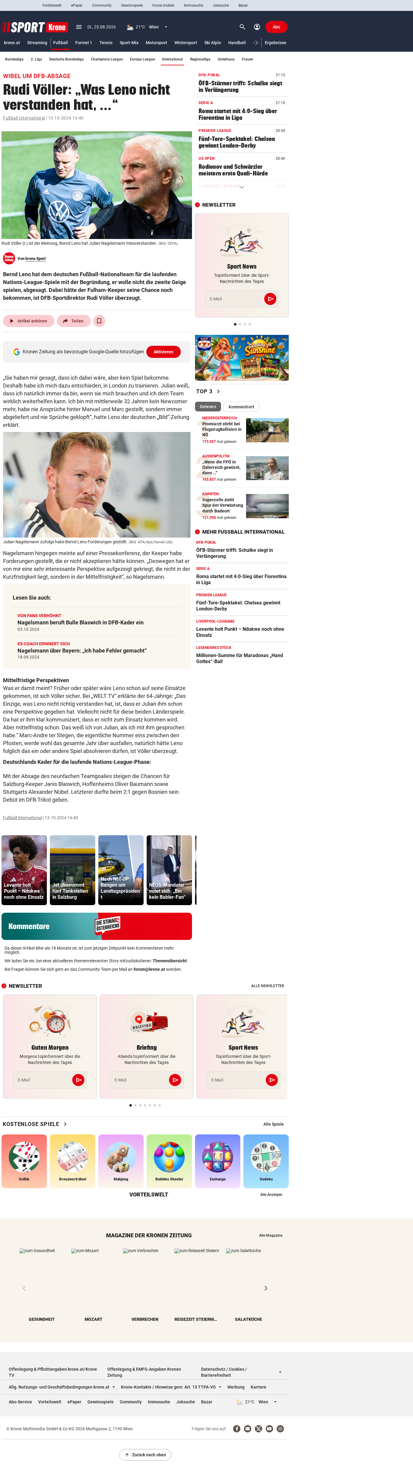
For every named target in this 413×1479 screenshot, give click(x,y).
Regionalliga (200, 59)
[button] (256, 43)
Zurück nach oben (145, 1454)
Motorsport (156, 42)
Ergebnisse (275, 42)
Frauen (247, 59)
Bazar (243, 5)
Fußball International (24, 118)
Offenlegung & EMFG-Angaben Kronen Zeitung (144, 1372)
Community (102, 5)
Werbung (236, 1387)
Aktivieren (164, 351)
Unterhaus (226, 59)
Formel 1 (83, 42)
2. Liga (36, 59)
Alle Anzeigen (271, 1195)
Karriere (258, 1387)
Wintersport (185, 42)
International (172, 59)
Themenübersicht (170, 960)
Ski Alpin (212, 42)
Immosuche (193, 5)
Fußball (60, 42)
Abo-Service (20, 1401)
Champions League (107, 59)
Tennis (105, 42)
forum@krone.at (149, 969)
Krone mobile (163, 5)
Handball (237, 42)
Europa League (142, 59)
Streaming (37, 42)
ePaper (77, 5)
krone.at (12, 42)
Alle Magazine (270, 1235)
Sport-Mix (129, 42)
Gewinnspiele (132, 5)
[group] (24, 870)
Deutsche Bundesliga (66, 59)
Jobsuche (221, 5)
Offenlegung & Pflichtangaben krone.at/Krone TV (53, 1372)
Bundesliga (14, 59)
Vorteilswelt (51, 5)
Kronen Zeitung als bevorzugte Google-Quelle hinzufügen (98, 352)
